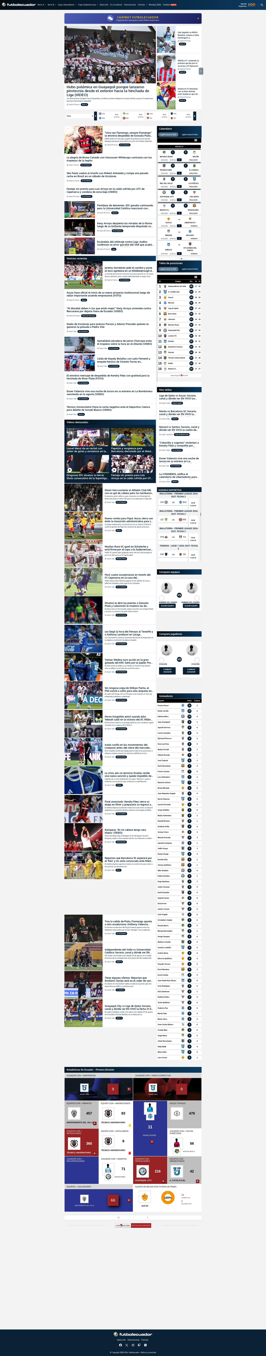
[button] (42, 5)
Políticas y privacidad (148, 1352)
